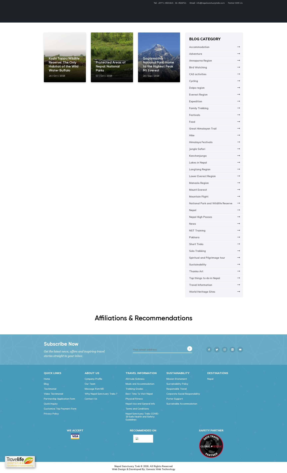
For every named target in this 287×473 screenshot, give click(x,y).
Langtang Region (199, 169)
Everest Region (198, 94)
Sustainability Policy (177, 383)
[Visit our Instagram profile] (225, 349)
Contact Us (91, 398)
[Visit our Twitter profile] (217, 349)
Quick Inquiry (51, 403)
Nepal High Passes (200, 217)
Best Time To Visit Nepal (139, 393)
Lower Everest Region (202, 176)
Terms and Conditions (137, 408)
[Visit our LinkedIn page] (232, 349)
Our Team (90, 383)
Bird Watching (198, 67)
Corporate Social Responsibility (183, 393)
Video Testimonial (53, 393)
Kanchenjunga (198, 155)
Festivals (194, 115)
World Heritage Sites (202, 291)
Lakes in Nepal (198, 162)
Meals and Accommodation (140, 383)
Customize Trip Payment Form (60, 408)
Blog (46, 383)
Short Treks (196, 244)
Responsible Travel (176, 388)
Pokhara (194, 237)
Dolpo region (197, 87)
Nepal (192, 210)
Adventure (195, 53)
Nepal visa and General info (140, 403)
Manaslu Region (199, 183)
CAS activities (197, 74)
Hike (191, 135)
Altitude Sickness (135, 378)
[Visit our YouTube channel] (240, 349)
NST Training (197, 230)
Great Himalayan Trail (203, 128)
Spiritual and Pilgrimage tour (207, 257)
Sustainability (197, 264)
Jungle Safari (197, 149)
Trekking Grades (134, 388)
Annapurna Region (200, 60)
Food (192, 121)
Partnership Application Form (59, 398)
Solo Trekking (197, 250)
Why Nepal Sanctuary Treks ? (101, 393)
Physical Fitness (134, 398)
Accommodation (199, 47)
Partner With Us (235, 3)
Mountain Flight (198, 196)
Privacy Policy (51, 413)
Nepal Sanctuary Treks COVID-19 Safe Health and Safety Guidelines (142, 416)
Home (47, 378)
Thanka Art (196, 271)
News (192, 223)
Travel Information (200, 284)
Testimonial (50, 388)
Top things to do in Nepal (204, 278)
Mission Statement (176, 378)
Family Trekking (198, 108)
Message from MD (94, 388)
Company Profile (93, 378)
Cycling (193, 81)
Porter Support (174, 398)
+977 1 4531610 (165, 3)
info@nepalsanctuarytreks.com (210, 3)
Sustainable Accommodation (181, 403)
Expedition (195, 101)
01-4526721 (180, 3)
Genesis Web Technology (160, 469)
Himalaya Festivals (201, 142)
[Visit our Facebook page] (209, 349)
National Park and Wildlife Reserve (210, 203)
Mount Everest (198, 189)
